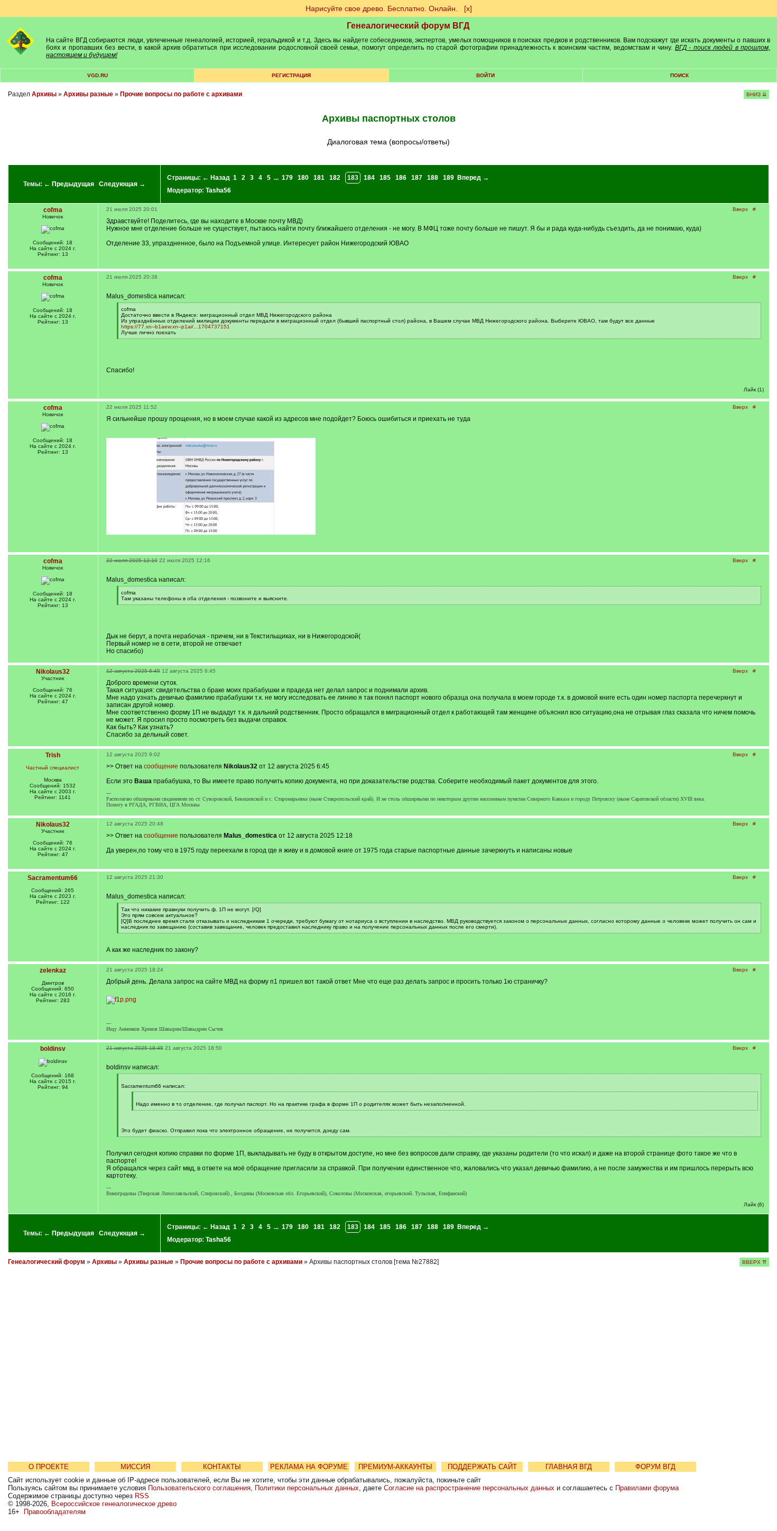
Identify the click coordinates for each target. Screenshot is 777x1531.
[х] (468, 8)
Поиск (679, 75)
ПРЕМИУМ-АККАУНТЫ (395, 1467)
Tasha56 (218, 190)
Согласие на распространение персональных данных (469, 1488)
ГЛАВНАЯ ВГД (568, 1467)
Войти (485, 75)
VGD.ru (97, 75)
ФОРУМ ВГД (655, 1467)
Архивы (44, 94)
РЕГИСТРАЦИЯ (291, 75)
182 (334, 177)
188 (432, 177)
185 (385, 177)
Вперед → (473, 177)
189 (448, 177)
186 (400, 177)
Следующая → (122, 184)
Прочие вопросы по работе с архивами (181, 94)
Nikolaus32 (53, 671)
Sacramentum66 (52, 878)
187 (416, 177)
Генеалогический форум (46, 1262)
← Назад (216, 177)
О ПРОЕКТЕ (49, 1467)
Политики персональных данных (307, 1488)
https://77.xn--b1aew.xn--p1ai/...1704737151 (175, 326)
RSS (142, 1496)
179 (287, 177)
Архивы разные (88, 94)
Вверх (740, 209)
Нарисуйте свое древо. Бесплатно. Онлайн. (382, 8)
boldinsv (53, 1048)
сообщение (161, 766)
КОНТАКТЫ (222, 1467)
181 (319, 177)
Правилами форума (647, 1488)
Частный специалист (52, 768)
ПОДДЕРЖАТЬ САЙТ (482, 1467)
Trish (52, 755)
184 (369, 177)
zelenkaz (53, 970)
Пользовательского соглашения (199, 1488)
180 (303, 177)
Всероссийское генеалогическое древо (114, 1504)
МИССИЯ (135, 1467)
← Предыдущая (69, 184)
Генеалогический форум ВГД (408, 25)
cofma (52, 210)
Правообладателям (55, 1512)
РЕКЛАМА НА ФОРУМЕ (309, 1467)
